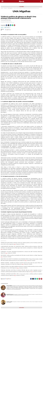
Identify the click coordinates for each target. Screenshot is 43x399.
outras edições (21, 307)
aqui (15, 244)
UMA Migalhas (21, 11)
